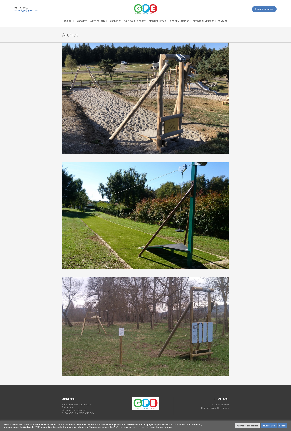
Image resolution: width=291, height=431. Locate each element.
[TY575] (145, 98)
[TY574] (145, 215)
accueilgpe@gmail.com (218, 408)
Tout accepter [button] (269, 426)
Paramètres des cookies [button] (247, 426)
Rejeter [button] (282, 426)
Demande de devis (264, 9)
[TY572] (145, 326)
